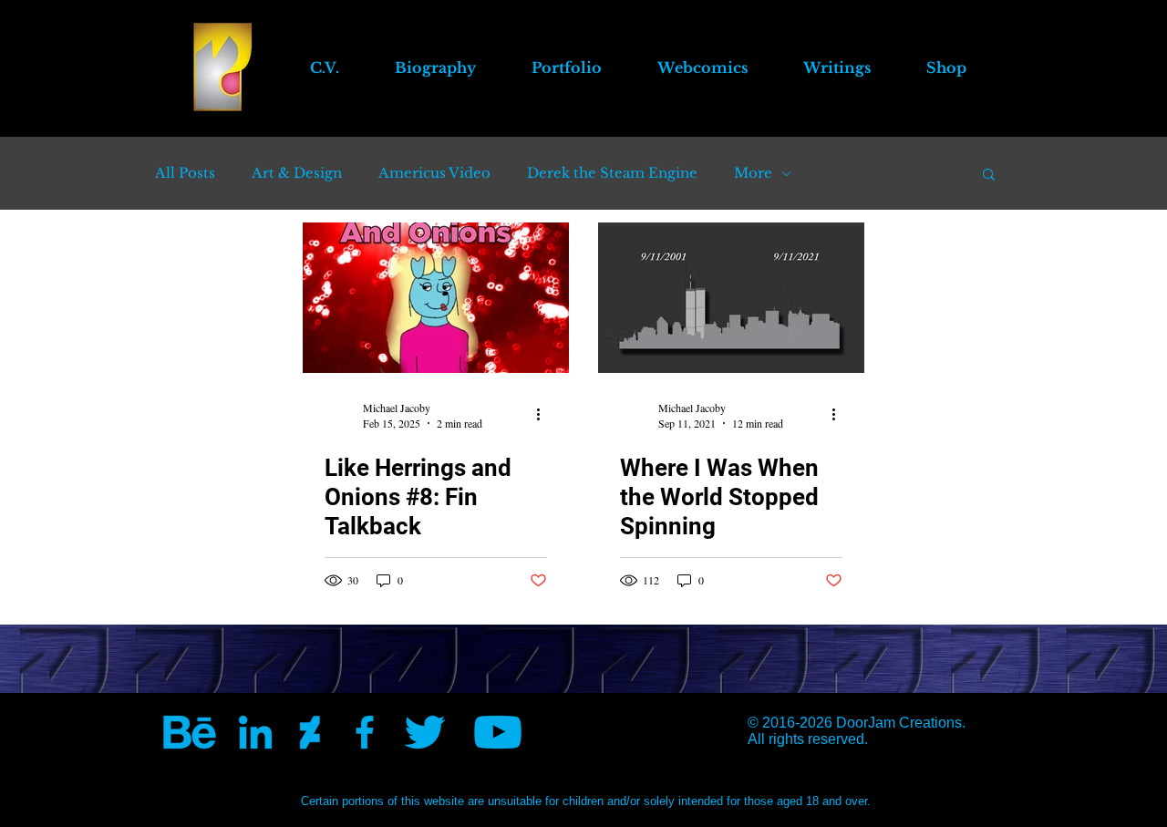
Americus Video (434, 173)
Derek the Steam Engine (612, 173)
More (753, 173)
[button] (702, 67)
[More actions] (544, 415)
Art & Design (297, 173)
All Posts (185, 173)
